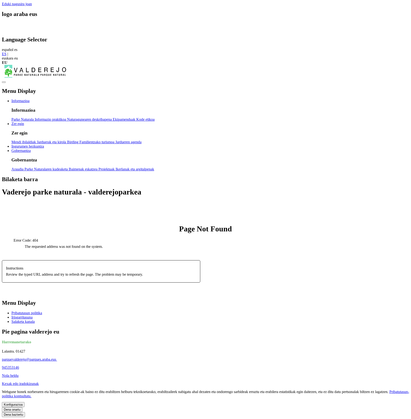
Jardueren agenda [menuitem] (128, 142)
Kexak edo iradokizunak (20, 384)
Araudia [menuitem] (17, 169)
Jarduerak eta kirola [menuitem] (52, 142)
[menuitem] (20, 101)
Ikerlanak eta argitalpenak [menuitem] (135, 169)
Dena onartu (12, 409)
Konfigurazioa (13, 404)
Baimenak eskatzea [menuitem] (83, 169)
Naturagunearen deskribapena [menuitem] (90, 119)
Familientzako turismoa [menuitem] (97, 142)
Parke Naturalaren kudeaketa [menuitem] (46, 169)
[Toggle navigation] (4, 82)
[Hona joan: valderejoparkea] (35, 77)
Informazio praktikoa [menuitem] (51, 119)
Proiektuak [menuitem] (107, 169)
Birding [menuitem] (73, 142)
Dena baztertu (13, 414)
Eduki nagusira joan (17, 4)
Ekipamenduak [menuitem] (124, 119)
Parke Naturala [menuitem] (23, 119)
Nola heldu (10, 376)
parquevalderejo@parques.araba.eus (29, 359)
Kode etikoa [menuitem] (145, 119)
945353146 (10, 367)
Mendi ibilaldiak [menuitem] (24, 142)
